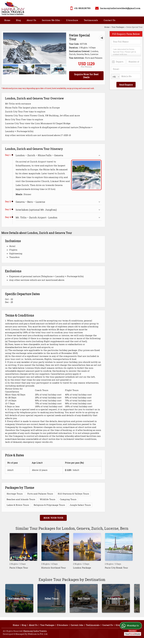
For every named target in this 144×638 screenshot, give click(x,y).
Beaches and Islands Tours (21, 499)
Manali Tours (124, 598)
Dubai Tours (28, 598)
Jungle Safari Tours (80, 505)
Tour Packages (118, 27)
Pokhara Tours (92, 598)
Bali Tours (60, 598)
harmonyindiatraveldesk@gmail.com (120, 8)
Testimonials (91, 20)
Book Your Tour (53, 517)
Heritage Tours (15, 493)
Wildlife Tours (47, 499)
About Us (31, 20)
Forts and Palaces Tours (40, 493)
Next (136, 598)
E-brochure (72, 20)
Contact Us (109, 20)
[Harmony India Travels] (13, 8)
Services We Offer (51, 20)
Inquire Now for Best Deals (86, 76)
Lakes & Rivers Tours (18, 505)
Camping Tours (68, 499)
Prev (8, 598)
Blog (18, 20)
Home (7, 20)
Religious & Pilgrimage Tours (49, 505)
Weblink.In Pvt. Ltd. (38, 634)
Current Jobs (77, 625)
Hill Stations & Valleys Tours (73, 493)
